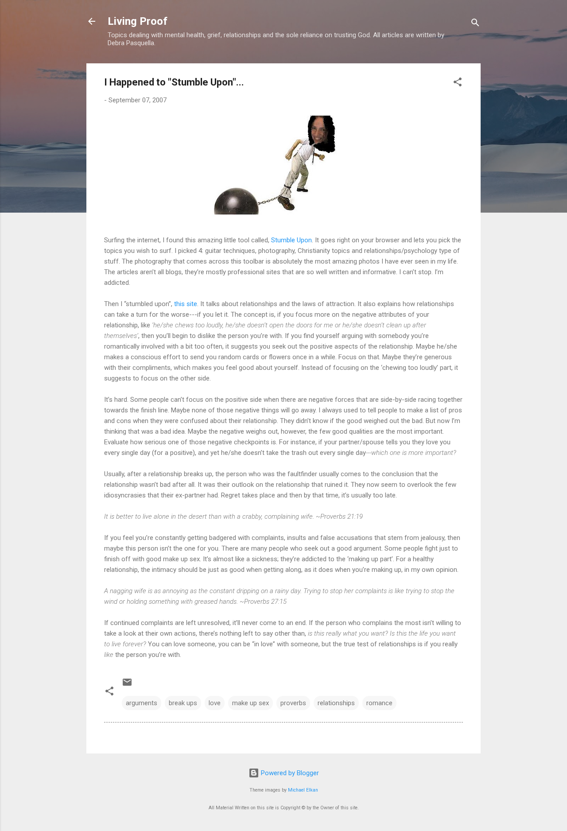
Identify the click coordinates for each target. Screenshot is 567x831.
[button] (457, 83)
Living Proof (137, 21)
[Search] (475, 24)
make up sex (250, 703)
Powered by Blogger (289, 773)
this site (185, 304)
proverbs (293, 703)
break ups (183, 703)
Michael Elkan (303, 790)
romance (379, 703)
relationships (336, 703)
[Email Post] (127, 685)
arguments (141, 703)
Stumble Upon (291, 240)
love (215, 703)
